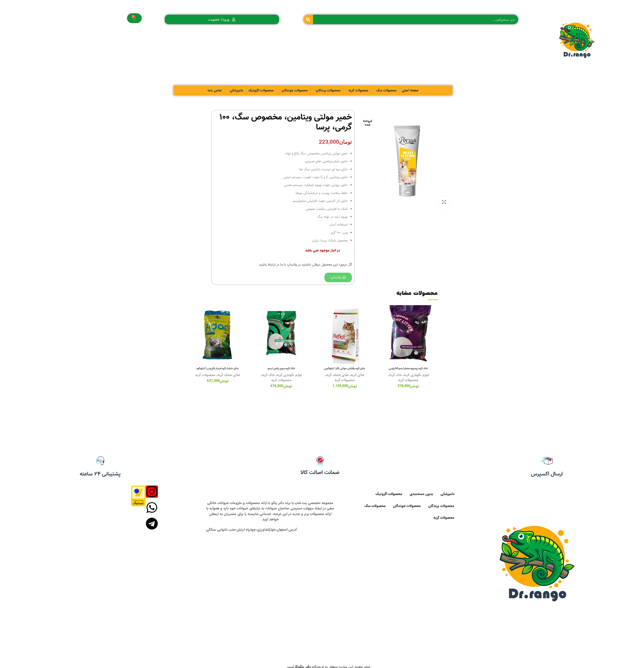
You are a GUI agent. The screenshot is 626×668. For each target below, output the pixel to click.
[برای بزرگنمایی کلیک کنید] (444, 202)
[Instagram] (152, 491)
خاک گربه (395, 374)
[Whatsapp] (152, 507)
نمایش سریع (383, 335)
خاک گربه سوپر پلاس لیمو (281, 368)
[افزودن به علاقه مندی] (383, 313)
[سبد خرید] (134, 18)
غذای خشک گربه (337, 374)
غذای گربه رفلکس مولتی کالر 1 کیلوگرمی (344, 368)
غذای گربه (357, 374)
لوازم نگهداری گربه (416, 374)
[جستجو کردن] (308, 19)
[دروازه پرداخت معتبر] (138, 495)
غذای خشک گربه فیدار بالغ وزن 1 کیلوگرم (218, 368)
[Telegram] (152, 523)
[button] (383, 324)
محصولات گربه (408, 380)
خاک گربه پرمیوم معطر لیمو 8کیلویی (408, 368)
